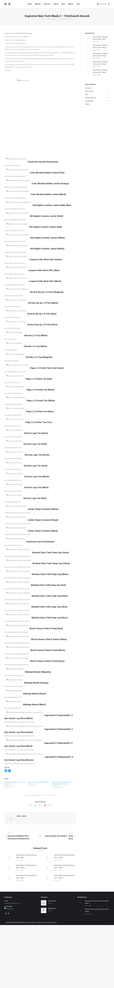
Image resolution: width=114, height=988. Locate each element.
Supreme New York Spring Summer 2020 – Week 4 (64, 866)
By (43, 795)
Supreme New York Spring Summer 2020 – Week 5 (26, 866)
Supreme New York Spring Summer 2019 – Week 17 (64, 877)
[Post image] (9, 857)
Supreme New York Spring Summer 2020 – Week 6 (64, 856)
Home (42, 19)
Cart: (102, 4)
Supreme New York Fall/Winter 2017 (38, 782)
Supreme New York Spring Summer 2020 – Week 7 (26, 856)
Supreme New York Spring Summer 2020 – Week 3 (26, 877)
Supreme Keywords (51, 19)
